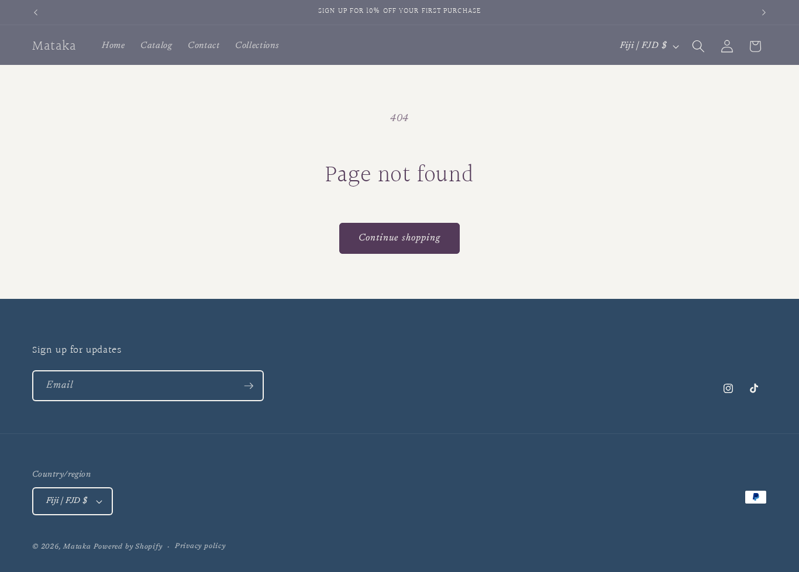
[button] (698, 46)
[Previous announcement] (36, 12)
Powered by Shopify (128, 546)
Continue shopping (400, 238)
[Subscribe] (249, 386)
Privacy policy (200, 546)
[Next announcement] (764, 12)
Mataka (77, 546)
